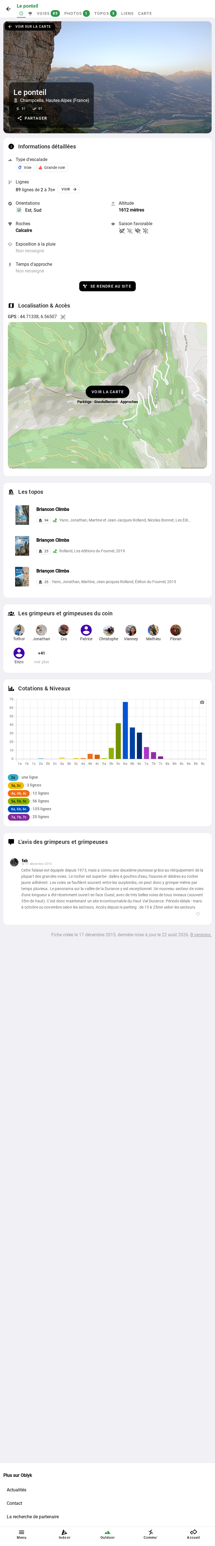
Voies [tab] (47, 13)
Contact (14, 1503)
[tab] (21, 13)
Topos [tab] (104, 13)
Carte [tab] (145, 13)
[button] (32, 118)
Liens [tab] (127, 13)
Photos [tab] (76, 13)
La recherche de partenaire (33, 1516)
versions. (201, 934)
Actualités (16, 1490)
